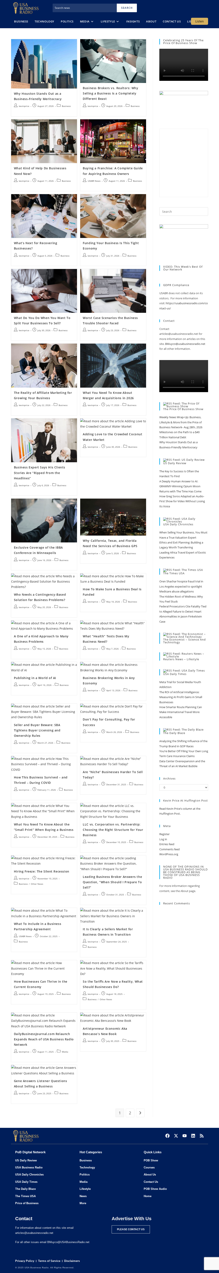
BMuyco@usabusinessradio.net (185, 344)
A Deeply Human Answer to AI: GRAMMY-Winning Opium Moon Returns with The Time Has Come (180, 486)
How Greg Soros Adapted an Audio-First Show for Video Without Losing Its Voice (182, 501)
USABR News (94, 180)
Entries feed (166, 844)
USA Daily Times (174, 674)
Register (164, 834)
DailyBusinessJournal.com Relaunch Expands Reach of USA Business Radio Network (44, 1039)
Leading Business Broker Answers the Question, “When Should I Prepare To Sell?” (112, 882)
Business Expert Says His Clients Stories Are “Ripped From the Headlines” (39, 472)
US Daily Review (174, 463)
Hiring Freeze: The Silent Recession (41, 871)
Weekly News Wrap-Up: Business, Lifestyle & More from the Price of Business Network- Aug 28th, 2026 (180, 422)
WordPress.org (168, 854)
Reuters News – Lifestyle (181, 659)
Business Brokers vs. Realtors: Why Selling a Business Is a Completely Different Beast (110, 93)
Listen (199, 21)
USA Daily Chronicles (178, 524)
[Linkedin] (193, 1135)
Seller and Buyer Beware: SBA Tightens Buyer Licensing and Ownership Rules (37, 730)
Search (127, 8)
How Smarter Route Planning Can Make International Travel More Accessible (180, 712)
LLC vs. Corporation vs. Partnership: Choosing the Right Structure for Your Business (113, 829)
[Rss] (201, 1135)
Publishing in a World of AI (35, 678)
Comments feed (169, 849)
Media (65, 1051)
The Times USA (174, 573)
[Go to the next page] (140, 1113)
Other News (37, 883)
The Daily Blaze (174, 733)
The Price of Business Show (183, 409)
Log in (163, 839)
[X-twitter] (176, 1135)
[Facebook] (167, 1135)
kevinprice (24, 106)
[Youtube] (184, 1135)
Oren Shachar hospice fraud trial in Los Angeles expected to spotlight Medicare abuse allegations (181, 586)
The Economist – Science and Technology (184, 641)
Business (66, 106)
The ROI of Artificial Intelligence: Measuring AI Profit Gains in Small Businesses (180, 697)
